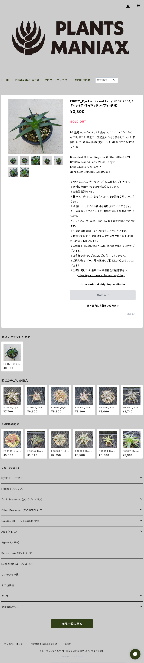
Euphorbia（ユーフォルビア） (17, 563)
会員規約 (67, 644)
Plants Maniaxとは (27, 79)
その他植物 (7, 585)
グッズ (4, 596)
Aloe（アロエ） (9, 531)
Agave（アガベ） (10, 542)
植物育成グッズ (10, 606)
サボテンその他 (10, 574)
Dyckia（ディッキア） (12, 477)
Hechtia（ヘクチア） (12, 488)
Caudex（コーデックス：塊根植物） (20, 520)
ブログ (48, 79)
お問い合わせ (82, 79)
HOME (5, 79)
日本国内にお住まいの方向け (103, 305)
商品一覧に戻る (72, 624)
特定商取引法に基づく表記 (44, 644)
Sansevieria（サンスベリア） (17, 553)
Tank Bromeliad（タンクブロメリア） (22, 499)
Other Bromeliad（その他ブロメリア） (22, 510)
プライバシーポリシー (14, 644)
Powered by (68, 656)
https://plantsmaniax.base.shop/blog (101, 275)
